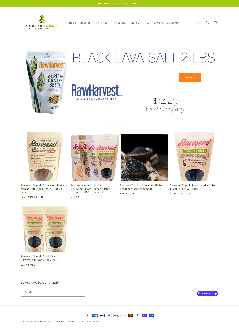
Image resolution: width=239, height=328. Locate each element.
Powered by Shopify (54, 321)
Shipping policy (91, 321)
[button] (199, 23)
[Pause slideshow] (130, 120)
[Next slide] (123, 120)
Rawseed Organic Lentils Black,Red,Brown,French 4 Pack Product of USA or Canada (90, 188)
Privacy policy (74, 321)
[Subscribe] (81, 292)
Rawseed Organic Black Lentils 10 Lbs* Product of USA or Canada (144, 186)
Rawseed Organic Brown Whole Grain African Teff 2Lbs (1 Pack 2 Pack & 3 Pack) (44, 188)
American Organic (36, 321)
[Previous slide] (109, 120)
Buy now (119, 77)
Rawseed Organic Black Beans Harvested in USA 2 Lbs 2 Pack (39, 258)
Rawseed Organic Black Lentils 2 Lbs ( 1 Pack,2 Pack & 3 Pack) (193, 186)
